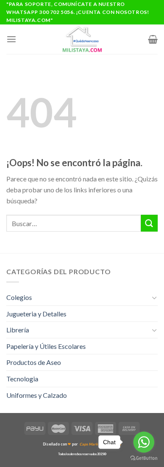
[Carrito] (153, 39)
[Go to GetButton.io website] (143, 458)
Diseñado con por (82, 444)
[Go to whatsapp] (143, 442)
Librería (17, 330)
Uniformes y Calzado (36, 395)
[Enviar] (149, 223)
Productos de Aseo (33, 362)
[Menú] (11, 39)
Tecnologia (22, 379)
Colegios (19, 297)
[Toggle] (154, 297)
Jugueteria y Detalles (36, 314)
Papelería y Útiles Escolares (46, 346)
